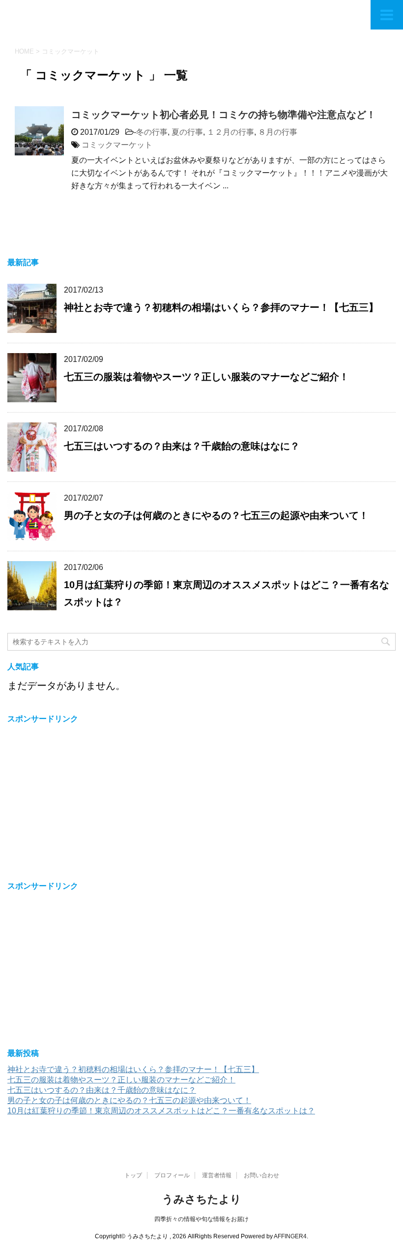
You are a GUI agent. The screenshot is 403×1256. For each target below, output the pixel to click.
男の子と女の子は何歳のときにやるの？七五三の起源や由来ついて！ (216, 515)
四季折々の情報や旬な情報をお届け (201, 1219)
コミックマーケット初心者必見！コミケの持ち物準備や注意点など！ (223, 114)
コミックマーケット (117, 145)
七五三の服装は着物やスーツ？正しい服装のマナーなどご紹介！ (206, 376)
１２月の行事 (230, 132)
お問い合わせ (261, 1175)
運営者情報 (216, 1175)
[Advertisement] (90, 799)
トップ (133, 1175)
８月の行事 (277, 132)
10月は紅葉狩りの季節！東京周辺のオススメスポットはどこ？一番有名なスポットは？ (161, 1110)
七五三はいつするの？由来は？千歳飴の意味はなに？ (182, 446)
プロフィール (172, 1175)
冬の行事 (152, 132)
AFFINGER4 (290, 1236)
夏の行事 (187, 132)
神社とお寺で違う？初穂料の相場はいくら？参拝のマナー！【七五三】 (221, 307)
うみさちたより (201, 1199)
